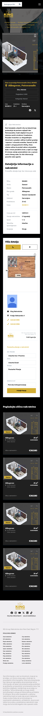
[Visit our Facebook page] (12, 613)
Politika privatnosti (14, 616)
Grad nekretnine (7, 637)
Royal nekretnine (7, 641)
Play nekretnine (7, 653)
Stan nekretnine (7, 651)
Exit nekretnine (26, 651)
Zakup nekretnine (26, 661)
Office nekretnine (7, 644)
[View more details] (13, 247)
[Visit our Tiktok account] (31, 613)
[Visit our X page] (23, 613)
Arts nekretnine (7, 658)
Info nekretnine (26, 639)
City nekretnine (26, 637)
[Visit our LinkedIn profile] (27, 613)
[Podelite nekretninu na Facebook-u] (30, 110)
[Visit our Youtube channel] (19, 613)
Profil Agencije (31, 337)
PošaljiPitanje (21, 391)
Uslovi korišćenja (29, 616)
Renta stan (6, 661)
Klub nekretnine (7, 646)
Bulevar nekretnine (27, 641)
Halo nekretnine (26, 644)
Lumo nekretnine (26, 663)
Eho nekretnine (26, 646)
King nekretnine (7, 656)
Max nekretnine (26, 653)
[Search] (19, 4)
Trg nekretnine (26, 656)
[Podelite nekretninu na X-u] (35, 110)
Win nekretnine (26, 649)
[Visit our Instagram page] (15, 613)
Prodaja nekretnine (8, 663)
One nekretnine (26, 658)
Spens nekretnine (7, 649)
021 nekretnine (7, 639)
